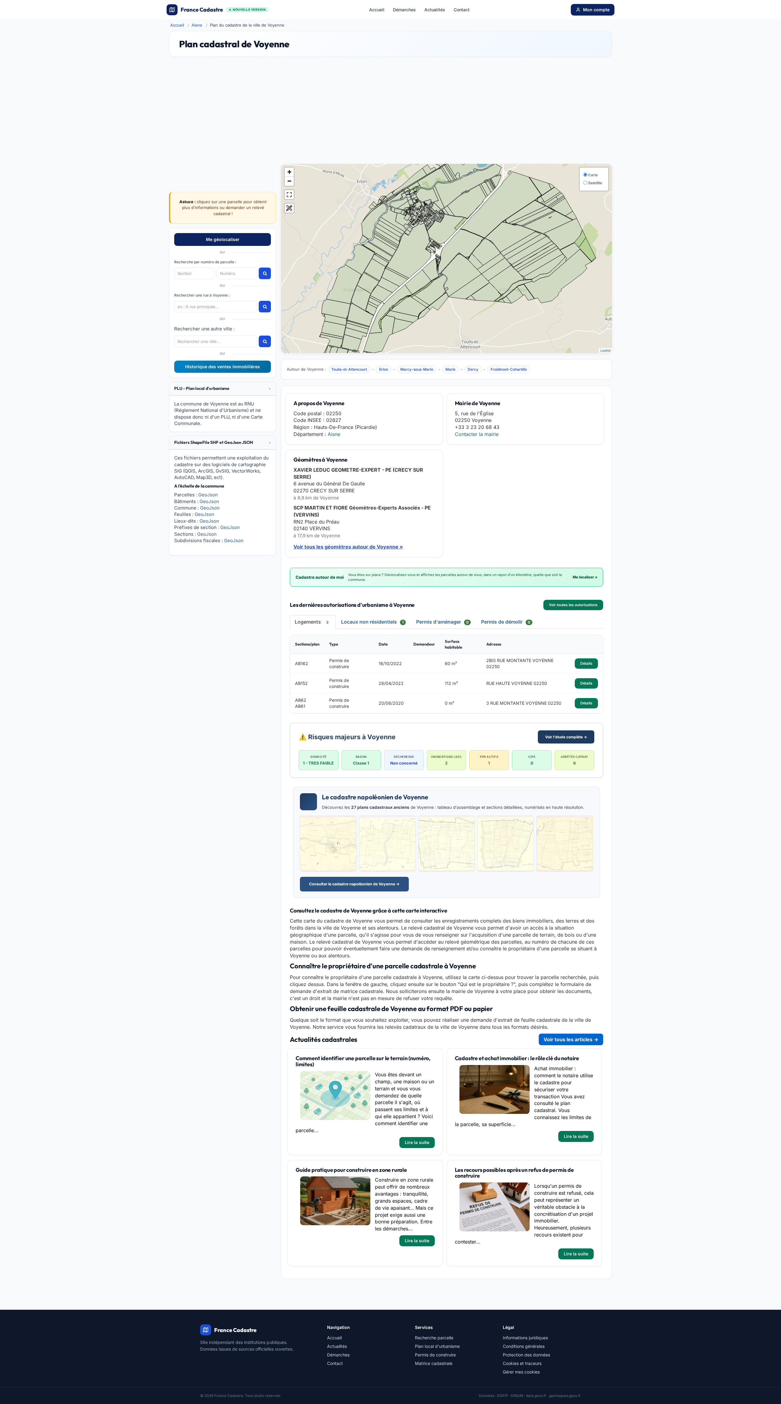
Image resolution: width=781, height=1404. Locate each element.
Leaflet (605, 350)
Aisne (197, 25)
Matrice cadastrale (433, 1363)
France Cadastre (223, 9)
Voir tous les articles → (571, 1039)
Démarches (404, 9)
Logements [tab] (312, 622)
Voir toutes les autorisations (573, 605)
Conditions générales (524, 1346)
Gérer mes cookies (521, 1371)
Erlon (383, 369)
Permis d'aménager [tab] (442, 622)
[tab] (222, 388)
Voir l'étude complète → (566, 737)
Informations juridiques (525, 1337)
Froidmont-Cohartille (509, 369)
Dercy (473, 369)
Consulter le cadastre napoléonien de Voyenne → (354, 884)
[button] (222, 388)
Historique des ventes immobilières (222, 366)
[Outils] (289, 208)
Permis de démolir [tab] (505, 622)
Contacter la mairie (476, 434)
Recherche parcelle (434, 1337)
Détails (586, 663)
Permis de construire (435, 1354)
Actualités (434, 9)
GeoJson (208, 495)
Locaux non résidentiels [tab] (372, 622)
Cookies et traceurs (522, 1363)
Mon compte (596, 9)
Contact (462, 9)
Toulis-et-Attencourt (349, 369)
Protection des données (526, 1354)
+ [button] (289, 172)
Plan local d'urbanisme (437, 1346)
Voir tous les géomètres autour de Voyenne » (348, 547)
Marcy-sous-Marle (416, 369)
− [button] (289, 181)
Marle (450, 369)
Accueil (376, 9)
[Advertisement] (390, 113)
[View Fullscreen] (289, 194)
